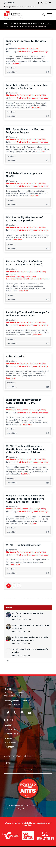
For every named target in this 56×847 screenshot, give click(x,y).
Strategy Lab (20, 809)
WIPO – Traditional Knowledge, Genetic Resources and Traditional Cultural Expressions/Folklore (25, 449)
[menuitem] (13, 7)
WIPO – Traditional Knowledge (23, 544)
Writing (42, 95)
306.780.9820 (31, 7)
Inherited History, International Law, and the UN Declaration (27, 87)
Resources (11, 742)
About (9, 725)
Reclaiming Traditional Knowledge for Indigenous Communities (27, 314)
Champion (11, 729)
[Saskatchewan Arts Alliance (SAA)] (23, 15)
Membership (12, 733)
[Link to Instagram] (42, 3)
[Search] (42, 15)
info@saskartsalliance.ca (14, 7)
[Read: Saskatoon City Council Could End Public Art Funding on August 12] (8, 638)
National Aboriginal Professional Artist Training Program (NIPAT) (24, 263)
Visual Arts (33, 49)
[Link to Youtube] (50, 3)
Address (10, 689)
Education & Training (15, 277)
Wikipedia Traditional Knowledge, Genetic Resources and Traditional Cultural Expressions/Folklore (25, 498)
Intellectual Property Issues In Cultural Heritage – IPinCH (23, 401)
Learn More (12, 72)
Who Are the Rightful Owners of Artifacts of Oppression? (24, 219)
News (9, 738)
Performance (22, 95)
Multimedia (23, 49)
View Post (11, 68)
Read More (16, 63)
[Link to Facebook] (39, 3)
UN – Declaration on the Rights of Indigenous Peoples (25, 131)
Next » (19, 585)
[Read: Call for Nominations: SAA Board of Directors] (8, 614)
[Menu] (48, 15)
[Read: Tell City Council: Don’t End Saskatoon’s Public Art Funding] (8, 650)
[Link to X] (46, 3)
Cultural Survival (15, 356)
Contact (10, 747)
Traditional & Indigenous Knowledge (32, 51)
